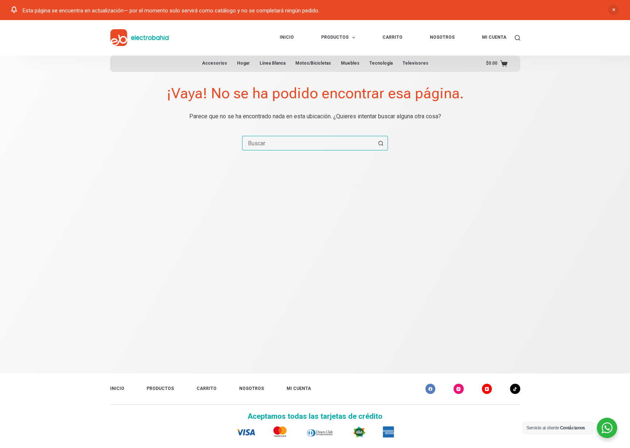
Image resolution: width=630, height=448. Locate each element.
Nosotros (442, 37)
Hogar (243, 63)
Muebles (350, 63)
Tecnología (381, 63)
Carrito (392, 37)
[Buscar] (517, 38)
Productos (335, 37)
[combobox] (308, 143)
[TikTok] (515, 389)
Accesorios (214, 63)
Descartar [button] (613, 9)
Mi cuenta (494, 37)
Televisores (415, 63)
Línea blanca (272, 63)
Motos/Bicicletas (313, 63)
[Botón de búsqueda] (381, 143)
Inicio (287, 37)
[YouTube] (487, 389)
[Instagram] (459, 389)
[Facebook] (430, 389)
